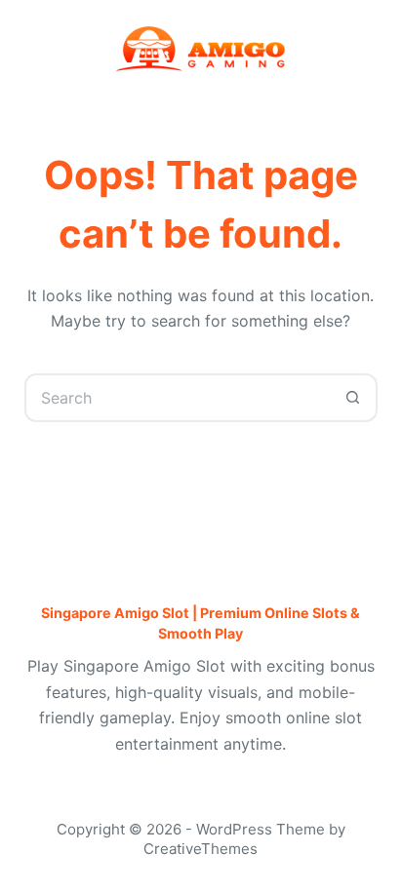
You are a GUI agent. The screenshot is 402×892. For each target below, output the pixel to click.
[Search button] (353, 397)
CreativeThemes (200, 848)
